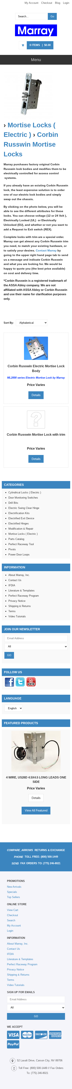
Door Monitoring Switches (23, 497)
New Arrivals (14, 886)
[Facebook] (9, 686)
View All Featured (36, 810)
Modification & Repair (20, 528)
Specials (12, 891)
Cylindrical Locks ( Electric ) (24, 492)
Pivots (12, 549)
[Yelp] (31, 686)
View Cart (12, 910)
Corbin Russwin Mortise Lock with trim (36, 434)
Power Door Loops (19, 554)
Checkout (46, 2)
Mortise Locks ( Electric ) (23, 533)
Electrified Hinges (18, 523)
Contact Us (14, 580)
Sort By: (9, 322)
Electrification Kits (19, 513)
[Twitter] (20, 686)
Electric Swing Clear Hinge (23, 508)
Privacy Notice (16, 600)
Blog (57, 2)
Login (66, 2)
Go (52, 16)
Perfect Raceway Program (23, 595)
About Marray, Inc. (19, 575)
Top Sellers (13, 897)
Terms (12, 611)
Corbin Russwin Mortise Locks (31, 144)
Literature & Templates (21, 590)
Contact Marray (46, 250)
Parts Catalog (16, 539)
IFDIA (11, 585)
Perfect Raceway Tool (21, 544)
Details (36, 798)
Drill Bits (13, 502)
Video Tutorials (17, 616)
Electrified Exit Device (21, 518)
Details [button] (36, 395)
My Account (31, 2)
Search (11, 920)
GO (9, 655)
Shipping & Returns (19, 606)
